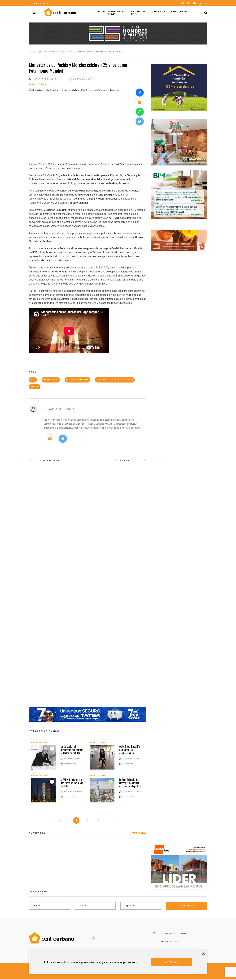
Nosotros (184, 11)
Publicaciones (160, 11)
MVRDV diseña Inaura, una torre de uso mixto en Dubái (72, 783)
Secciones (100, 11)
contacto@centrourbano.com (173, 933)
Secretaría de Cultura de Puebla (114, 380)
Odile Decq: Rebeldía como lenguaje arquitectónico (129, 750)
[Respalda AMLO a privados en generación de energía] (58, 470)
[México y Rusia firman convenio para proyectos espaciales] (116, 586)
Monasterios (50, 380)
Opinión (173, 11)
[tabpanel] (87, 774)
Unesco (35, 387)
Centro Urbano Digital (138, 12)
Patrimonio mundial (77, 380)
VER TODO (139, 833)
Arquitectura (42, 52)
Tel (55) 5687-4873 (169, 941)
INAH (33, 380)
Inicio (31, 52)
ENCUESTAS (37, 833)
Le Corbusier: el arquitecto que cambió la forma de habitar (72, 750)
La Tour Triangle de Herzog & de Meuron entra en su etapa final (130, 783)
